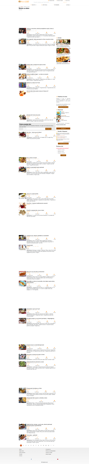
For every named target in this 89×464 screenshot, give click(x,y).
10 (43, 445)
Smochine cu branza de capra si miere (35, 354)
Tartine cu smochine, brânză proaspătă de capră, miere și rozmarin (40, 29)
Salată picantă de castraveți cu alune (35, 361)
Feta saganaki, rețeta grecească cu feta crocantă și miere (40, 39)
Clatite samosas (64, 120)
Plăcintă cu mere (61, 151)
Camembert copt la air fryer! (33, 308)
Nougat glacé (30, 245)
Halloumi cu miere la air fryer (33, 82)
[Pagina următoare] (51, 445)
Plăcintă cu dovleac (61, 152)
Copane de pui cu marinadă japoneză (35, 344)
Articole (44, 4)
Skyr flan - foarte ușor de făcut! (34, 132)
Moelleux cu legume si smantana (65, 113)
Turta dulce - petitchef (32, 435)
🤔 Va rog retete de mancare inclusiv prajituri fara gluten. (62, 139)
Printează (67, 123)
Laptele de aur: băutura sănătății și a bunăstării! (38, 235)
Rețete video (21, 450)
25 (48, 445)
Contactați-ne (48, 449)
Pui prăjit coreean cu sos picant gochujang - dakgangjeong (40, 318)
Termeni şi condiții (49, 452)
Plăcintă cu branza (61, 149)
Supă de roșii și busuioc (65, 116)
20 (46, 445)
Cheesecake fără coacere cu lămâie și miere (37, 397)
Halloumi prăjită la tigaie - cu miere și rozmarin (37, 74)
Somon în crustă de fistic (32, 193)
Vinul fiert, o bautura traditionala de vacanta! (37, 203)
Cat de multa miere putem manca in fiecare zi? (37, 91)
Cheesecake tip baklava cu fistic (34, 388)
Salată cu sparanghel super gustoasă (35, 167)
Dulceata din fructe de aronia (33, 115)
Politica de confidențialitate (50, 450)
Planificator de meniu (63, 107)
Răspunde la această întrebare (60, 135)
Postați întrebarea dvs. (63, 143)
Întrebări (56, 4)
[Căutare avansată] (66, 2)
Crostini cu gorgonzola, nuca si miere (35, 210)
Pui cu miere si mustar (32, 157)
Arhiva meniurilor (61, 123)
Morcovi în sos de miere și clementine (35, 271)
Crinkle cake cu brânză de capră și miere (36, 64)
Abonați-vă (48, 128)
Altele (68, 4)
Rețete (33, 4)
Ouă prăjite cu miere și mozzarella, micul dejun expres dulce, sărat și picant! (41, 282)
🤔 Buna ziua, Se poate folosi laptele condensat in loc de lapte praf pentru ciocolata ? (62, 134)
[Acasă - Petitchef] (19, 6)
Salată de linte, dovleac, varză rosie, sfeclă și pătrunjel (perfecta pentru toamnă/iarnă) (39, 425)
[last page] (53, 445)
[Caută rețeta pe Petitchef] (64, 2)
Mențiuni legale (48, 454)
